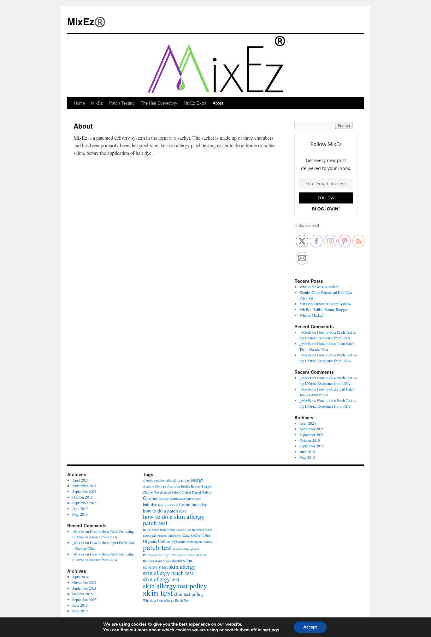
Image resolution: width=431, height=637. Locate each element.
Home (79, 103)
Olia (206, 535)
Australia (173, 486)
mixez (173, 535)
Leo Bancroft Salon (199, 529)
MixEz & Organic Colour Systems (325, 303)
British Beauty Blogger (196, 486)
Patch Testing (121, 103)
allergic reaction (154, 480)
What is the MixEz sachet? (319, 286)
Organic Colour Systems (164, 541)
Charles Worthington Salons (161, 492)
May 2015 (307, 457)
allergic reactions (178, 480)
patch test (157, 547)
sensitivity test (155, 567)
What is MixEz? (311, 315)
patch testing (181, 549)
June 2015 (307, 451)
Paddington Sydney (199, 541)
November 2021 (311, 428)
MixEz (97, 103)
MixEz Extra (195, 103)
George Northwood (172, 498)
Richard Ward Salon (156, 561)
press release (186, 555)
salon (187, 560)
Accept (310, 627)
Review (201, 555)
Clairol (186, 492)
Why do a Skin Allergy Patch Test (166, 600)
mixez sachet (190, 535)
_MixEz (305, 332)
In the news (151, 529)
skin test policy (189, 594)
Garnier (150, 497)
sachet (176, 560)
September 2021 (311, 434)
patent (195, 549)
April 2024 (307, 423)
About (218, 103)
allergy (197, 480)
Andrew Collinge (154, 486)
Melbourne (159, 535)
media (147, 535)
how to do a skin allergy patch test (173, 519)
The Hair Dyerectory (159, 103)
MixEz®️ (86, 21)
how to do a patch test (164, 510)
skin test (158, 592)
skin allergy (182, 566)
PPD (173, 555)
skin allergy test (161, 579)
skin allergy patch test (168, 573)
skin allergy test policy (175, 585)
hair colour (193, 498)
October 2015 (309, 440)
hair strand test (168, 505)
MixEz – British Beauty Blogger (323, 309)
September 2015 (311, 445)
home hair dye (193, 504)
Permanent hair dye (156, 555)
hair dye (150, 504)
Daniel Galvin (201, 492)
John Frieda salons (172, 529)
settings (271, 630)
